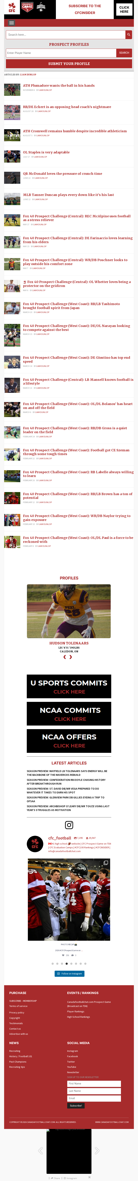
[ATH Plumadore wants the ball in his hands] (12, 89)
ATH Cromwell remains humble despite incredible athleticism (75, 131)
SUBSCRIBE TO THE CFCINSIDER (85, 9)
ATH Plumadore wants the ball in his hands (59, 85)
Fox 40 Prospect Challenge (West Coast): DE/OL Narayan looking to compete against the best (76, 328)
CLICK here (124, 9)
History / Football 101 (20, 1056)
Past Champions (17, 1061)
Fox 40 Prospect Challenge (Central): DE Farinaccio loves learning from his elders (78, 240)
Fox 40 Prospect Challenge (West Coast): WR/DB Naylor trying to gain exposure (76, 518)
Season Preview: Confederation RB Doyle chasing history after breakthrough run (66, 781)
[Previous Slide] (40, 1149)
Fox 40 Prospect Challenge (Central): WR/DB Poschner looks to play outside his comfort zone (75, 262)
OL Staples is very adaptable (46, 152)
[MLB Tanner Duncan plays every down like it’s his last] (12, 198)
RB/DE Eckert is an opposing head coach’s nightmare (67, 107)
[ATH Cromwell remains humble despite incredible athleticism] (12, 135)
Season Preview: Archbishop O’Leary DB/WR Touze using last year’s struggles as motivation (68, 808)
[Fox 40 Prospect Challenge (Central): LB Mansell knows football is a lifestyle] (12, 385)
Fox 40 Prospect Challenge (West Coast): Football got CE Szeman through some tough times (76, 452)
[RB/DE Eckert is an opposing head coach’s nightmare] (12, 112)
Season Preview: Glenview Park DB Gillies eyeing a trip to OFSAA (65, 799)
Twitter (71, 1061)
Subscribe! (76, 1105)
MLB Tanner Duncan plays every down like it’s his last (68, 195)
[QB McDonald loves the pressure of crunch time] (12, 177)
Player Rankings (75, 1011)
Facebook (72, 1056)
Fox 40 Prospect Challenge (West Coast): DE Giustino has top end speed (76, 360)
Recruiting (14, 1051)
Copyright (14, 1017)
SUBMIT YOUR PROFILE (69, 64)
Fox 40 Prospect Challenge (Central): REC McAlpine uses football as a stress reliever (77, 218)
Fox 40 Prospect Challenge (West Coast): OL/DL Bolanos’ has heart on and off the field (78, 406)
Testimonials (16, 1023)
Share (57, 1178)
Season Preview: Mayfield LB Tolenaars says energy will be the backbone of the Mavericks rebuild (67, 773)
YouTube (71, 1066)
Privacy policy (16, 1012)
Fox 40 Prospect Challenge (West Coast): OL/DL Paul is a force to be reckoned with (78, 540)
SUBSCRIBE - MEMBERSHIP (23, 1000)
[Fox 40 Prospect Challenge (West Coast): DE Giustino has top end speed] (12, 361)
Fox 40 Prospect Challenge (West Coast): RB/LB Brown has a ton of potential (77, 496)
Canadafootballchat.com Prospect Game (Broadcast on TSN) (89, 1004)
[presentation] (64, 656)
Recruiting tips (17, 1066)
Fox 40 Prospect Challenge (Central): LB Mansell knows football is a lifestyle (78, 382)
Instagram (72, 1051)
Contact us (15, 1028)
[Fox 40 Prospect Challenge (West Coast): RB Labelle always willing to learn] (12, 476)
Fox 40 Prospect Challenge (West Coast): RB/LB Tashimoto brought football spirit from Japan (71, 306)
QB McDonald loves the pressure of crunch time (62, 174)
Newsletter (73, 1072)
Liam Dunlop (28, 74)
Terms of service (18, 1006)
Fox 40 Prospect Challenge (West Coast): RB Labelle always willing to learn (78, 474)
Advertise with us (18, 1033)
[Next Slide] (97, 1149)
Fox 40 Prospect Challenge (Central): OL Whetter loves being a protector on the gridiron (77, 284)
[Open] (69, 900)
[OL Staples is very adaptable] (12, 156)
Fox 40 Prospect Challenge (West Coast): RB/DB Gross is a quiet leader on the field (75, 430)
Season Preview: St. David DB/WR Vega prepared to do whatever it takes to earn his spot (63, 790)
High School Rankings (78, 1016)
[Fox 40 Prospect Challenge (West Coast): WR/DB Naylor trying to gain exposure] (12, 519)
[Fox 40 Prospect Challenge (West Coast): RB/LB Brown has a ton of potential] (12, 497)
